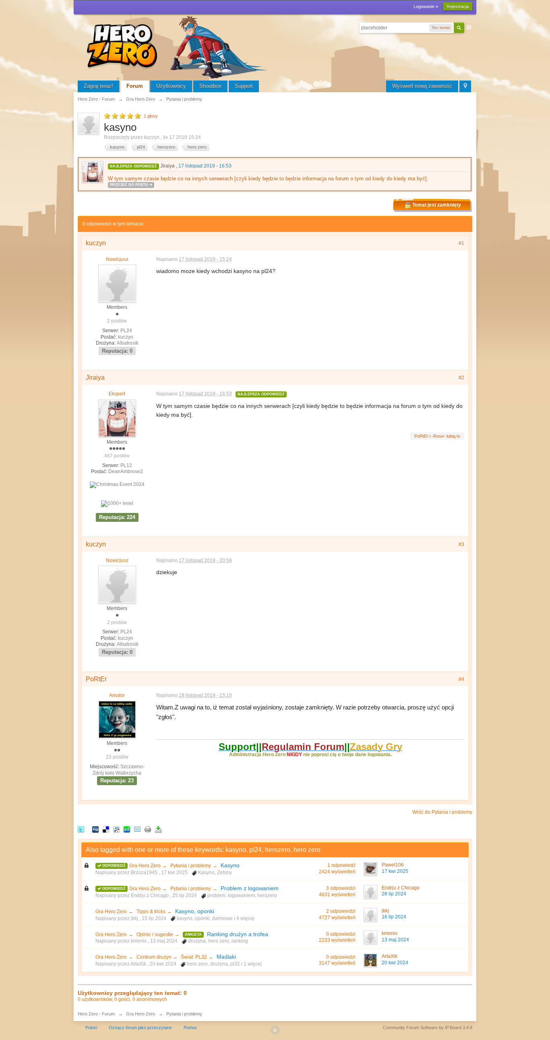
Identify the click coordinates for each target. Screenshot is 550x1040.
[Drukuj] (148, 829)
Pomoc (190, 1027)
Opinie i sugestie (154, 934)
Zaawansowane (469, 27)
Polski (91, 1027)
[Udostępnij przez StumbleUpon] (127, 829)
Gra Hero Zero (145, 865)
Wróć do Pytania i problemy (442, 812)
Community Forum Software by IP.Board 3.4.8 (427, 1027)
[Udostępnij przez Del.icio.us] (106, 829)
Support (244, 86)
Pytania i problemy (190, 865)
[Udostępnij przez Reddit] (116, 829)
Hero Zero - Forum (96, 1013)
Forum (134, 86)
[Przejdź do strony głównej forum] (178, 46)
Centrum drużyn (154, 957)
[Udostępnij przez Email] (137, 829)
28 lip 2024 (394, 894)
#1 (461, 243)
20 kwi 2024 (395, 963)
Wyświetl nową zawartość (422, 86)
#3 (461, 544)
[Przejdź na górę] (275, 1030)
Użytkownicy (171, 86)
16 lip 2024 (394, 917)
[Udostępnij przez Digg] (95, 829)
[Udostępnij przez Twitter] (81, 829)
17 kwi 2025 (395, 871)
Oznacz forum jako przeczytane (140, 1027)
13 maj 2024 (395, 940)
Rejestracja (458, 6)
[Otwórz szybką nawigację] (465, 86)
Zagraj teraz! (98, 86)
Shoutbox (210, 86)
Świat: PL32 (194, 957)
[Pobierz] (158, 829)
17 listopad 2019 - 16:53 (205, 166)
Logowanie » (426, 6)
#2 (461, 377)
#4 (461, 679)
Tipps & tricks (150, 911)
